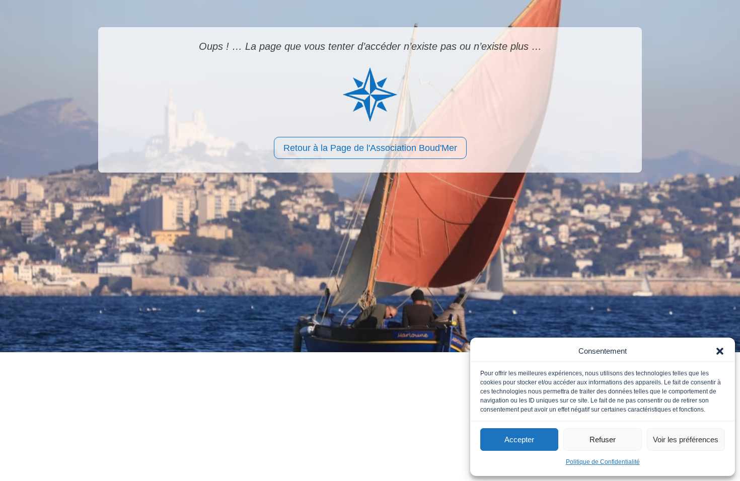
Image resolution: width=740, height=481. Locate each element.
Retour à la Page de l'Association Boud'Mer (370, 148)
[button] (720, 351)
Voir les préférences (685, 439)
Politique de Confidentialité (603, 461)
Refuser (602, 439)
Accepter (519, 439)
